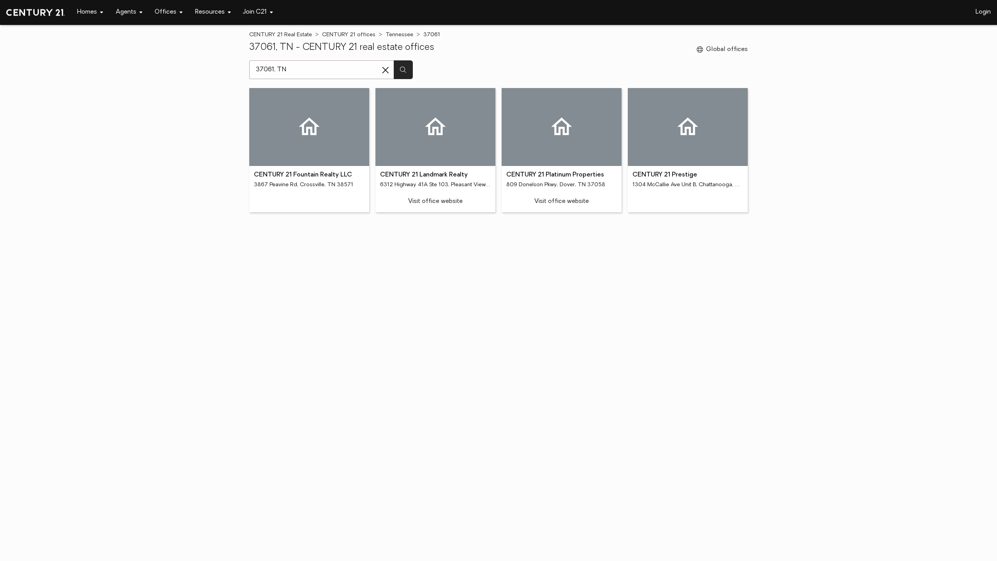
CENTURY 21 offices (348, 35)
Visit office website (435, 201)
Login (983, 12)
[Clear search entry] (385, 70)
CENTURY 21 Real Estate (280, 35)
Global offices (727, 49)
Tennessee (399, 35)
